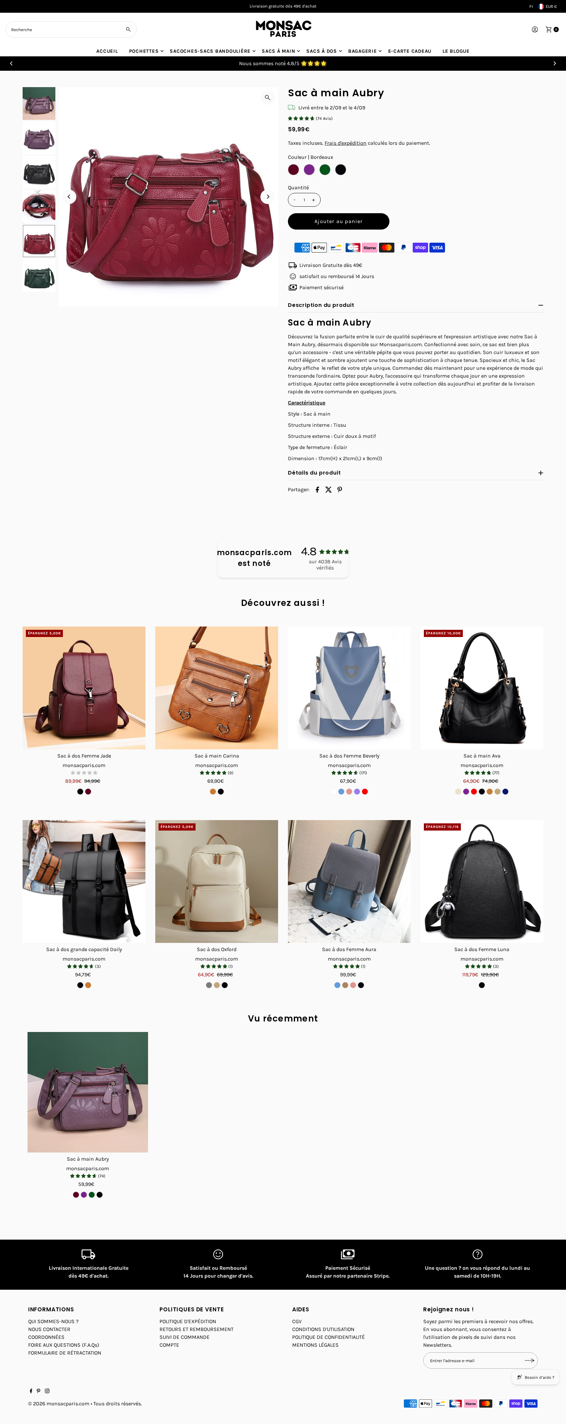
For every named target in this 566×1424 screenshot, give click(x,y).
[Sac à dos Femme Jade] (84, 688)
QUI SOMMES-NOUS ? (53, 1321)
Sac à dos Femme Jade (84, 756)
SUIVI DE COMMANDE (185, 1337)
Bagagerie (362, 51)
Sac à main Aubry (88, 1159)
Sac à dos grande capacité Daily (84, 949)
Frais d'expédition (346, 143)
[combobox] (71, 29)
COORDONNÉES (46, 1337)
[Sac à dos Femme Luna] (482, 881)
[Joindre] (529, 1360)
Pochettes (144, 51)
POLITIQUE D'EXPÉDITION (188, 1321)
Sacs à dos (321, 51)
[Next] (554, 63)
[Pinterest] (38, 1391)
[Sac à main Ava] (482, 688)
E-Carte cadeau (410, 51)
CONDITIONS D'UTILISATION (323, 1329)
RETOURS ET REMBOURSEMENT (197, 1329)
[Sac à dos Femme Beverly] (349, 688)
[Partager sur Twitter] (328, 489)
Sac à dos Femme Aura (349, 949)
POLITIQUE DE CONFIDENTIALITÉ (328, 1337)
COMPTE (169, 1345)
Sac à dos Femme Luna (481, 949)
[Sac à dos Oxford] (216, 881)
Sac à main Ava (481, 756)
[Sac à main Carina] (216, 688)
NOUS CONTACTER (49, 1329)
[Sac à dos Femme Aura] (349, 881)
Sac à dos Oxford (216, 949)
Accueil (107, 51)
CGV (297, 1321)
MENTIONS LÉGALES (315, 1345)
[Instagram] (47, 1391)
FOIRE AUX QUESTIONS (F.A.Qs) (63, 1345)
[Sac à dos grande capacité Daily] (84, 881)
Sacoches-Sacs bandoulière (210, 51)
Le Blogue (456, 51)
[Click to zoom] (267, 97)
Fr (531, 6)
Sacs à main (278, 51)
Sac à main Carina (217, 756)
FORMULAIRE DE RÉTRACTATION (64, 1353)
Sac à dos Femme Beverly (349, 756)
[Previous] (11, 63)
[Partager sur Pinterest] (340, 489)
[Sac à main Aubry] (88, 1092)
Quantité (298, 187)
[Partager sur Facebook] (317, 489)
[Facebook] (31, 1391)
